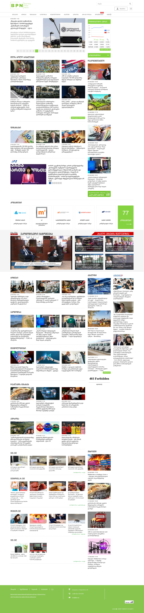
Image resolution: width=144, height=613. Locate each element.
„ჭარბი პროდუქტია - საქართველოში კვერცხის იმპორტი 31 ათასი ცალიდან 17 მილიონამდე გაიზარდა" (47, 299)
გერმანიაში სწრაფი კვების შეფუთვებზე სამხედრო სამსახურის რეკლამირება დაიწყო (20, 406)
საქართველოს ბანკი (63, 220)
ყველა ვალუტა (104, 49)
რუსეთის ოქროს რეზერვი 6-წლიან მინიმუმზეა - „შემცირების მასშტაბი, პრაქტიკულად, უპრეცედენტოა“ (73, 149)
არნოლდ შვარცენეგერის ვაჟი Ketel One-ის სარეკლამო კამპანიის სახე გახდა (72, 405)
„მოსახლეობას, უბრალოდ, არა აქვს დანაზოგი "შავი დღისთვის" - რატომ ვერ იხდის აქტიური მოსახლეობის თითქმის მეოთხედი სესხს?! (97, 149)
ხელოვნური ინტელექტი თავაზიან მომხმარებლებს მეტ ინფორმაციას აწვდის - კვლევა (47, 369)
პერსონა (14, 418)
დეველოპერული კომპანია (42, 224)
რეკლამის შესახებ (19, 384)
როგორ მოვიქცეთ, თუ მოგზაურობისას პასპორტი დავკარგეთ (57, 527)
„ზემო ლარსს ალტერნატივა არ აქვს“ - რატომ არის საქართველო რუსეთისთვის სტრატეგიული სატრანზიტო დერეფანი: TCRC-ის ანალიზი (97, 303)
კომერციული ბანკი (20, 223)
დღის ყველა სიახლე (77, 117)
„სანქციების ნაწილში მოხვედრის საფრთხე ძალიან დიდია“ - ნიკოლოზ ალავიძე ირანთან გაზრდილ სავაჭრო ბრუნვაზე (98, 87)
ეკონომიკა (15, 312)
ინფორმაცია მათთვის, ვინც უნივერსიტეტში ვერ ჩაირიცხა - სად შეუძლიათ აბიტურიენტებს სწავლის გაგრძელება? (123, 294)
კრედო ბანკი (84, 220)
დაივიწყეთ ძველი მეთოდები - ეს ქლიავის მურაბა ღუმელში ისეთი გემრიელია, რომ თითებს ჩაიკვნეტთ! (76, 496)
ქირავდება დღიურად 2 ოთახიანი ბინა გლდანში (37, 468)
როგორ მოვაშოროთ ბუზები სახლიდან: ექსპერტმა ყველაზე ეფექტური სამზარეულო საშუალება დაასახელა (75, 529)
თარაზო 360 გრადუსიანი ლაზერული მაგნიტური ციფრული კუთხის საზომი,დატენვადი (37, 557)
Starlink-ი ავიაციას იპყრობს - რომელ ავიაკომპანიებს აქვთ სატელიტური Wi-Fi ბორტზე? (72, 369)
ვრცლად (106, 372)
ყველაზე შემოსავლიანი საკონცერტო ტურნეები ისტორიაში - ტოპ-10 (44, 439)
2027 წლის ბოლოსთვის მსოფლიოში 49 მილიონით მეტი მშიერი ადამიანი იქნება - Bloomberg (97, 333)
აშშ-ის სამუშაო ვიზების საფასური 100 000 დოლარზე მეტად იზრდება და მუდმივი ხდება (72, 78)
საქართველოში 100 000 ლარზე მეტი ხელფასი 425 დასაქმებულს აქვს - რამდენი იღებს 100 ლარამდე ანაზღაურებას (22, 149)
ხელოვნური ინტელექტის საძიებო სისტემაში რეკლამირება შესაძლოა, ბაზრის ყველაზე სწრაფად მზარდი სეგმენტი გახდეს (45, 406)
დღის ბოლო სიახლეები (22, 57)
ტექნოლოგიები (18, 348)
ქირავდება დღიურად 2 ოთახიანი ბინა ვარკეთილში (17, 468)
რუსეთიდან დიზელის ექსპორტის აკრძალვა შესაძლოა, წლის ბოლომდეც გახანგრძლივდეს (20, 78)
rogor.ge (83, 534)
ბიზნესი (14, 277)
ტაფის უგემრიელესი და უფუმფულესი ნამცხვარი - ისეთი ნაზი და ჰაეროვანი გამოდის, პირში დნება (57, 495)
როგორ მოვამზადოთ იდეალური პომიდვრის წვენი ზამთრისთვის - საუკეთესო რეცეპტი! (37, 495)
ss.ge (83, 472)
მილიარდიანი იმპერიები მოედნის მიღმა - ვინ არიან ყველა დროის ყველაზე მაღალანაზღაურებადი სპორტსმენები (71, 441)
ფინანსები (15, 127)
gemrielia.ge (81, 505)
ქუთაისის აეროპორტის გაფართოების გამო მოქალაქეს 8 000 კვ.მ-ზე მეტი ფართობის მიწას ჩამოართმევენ (96, 118)
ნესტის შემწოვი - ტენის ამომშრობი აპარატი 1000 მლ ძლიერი (18, 556)
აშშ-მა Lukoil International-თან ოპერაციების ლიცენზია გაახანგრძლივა (97, 533)
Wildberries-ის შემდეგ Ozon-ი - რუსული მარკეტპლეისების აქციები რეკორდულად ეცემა (98, 477)
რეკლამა (34, 589)
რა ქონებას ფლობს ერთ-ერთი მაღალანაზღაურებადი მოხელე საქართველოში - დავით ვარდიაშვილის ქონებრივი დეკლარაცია (47, 150)
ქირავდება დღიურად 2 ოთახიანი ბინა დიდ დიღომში (56, 468)
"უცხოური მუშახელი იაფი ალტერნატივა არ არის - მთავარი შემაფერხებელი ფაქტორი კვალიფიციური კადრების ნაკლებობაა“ (19, 300)
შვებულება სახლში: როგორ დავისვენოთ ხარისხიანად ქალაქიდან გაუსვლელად (37, 528)
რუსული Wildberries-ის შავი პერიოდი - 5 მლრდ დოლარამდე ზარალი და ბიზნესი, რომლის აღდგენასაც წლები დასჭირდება (97, 563)
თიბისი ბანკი (20, 220)
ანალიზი (92, 275)
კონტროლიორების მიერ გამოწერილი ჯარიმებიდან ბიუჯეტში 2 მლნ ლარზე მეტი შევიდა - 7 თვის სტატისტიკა (72, 333)
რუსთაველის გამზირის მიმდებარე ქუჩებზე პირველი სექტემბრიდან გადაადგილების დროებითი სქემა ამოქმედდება (47, 78)
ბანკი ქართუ (106, 220)
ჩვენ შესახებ (24, 589)
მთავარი (13, 589)
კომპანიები (16, 202)
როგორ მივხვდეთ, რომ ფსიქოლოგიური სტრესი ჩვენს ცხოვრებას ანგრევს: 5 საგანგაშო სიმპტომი (18, 528)
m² (42, 220)
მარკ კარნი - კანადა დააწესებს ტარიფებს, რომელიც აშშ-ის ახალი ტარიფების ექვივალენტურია (73, 104)
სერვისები (44, 589)
